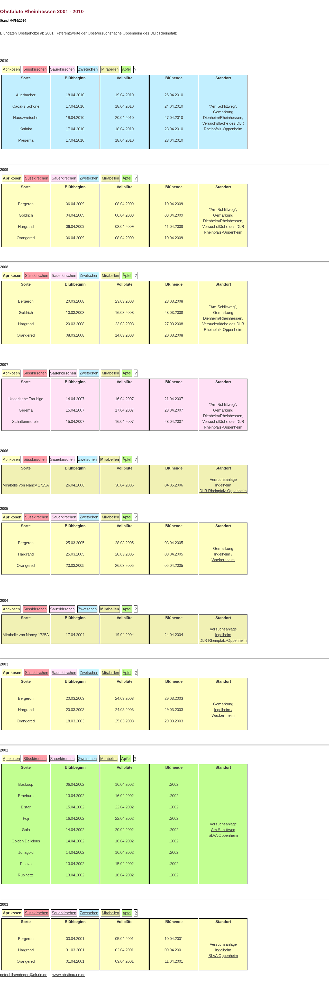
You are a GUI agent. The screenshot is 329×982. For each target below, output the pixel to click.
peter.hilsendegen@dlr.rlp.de (23, 975)
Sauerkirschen (62, 69)
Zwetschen (89, 178)
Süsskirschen (35, 69)
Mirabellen (109, 69)
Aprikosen (11, 69)
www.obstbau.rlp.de (68, 975)
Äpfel (126, 69)
